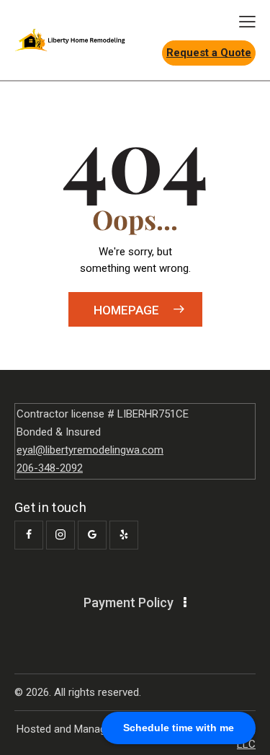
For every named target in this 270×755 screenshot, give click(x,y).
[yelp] (123, 535)
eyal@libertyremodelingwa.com (90, 449)
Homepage (126, 310)
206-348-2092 (50, 468)
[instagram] (60, 535)
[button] (247, 22)
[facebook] (28, 535)
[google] (92, 535)
